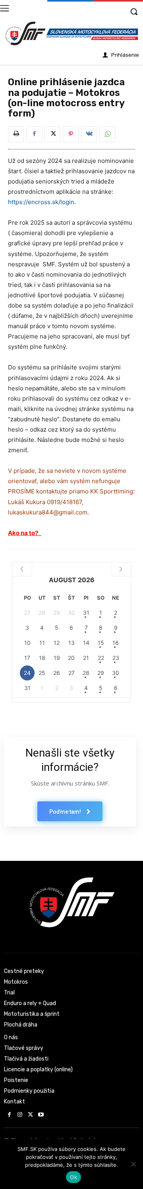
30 (115, 672)
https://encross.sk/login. (42, 202)
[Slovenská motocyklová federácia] (71, 33)
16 (115, 642)
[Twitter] (52, 134)
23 (115, 657)
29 (100, 672)
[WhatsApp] (107, 134)
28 (86, 672)
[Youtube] (41, 1115)
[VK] (89, 134)
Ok (73, 1177)
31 (86, 612)
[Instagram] (20, 1115)
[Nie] (133, 1164)
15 (101, 642)
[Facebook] (34, 134)
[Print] (16, 134)
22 (101, 657)
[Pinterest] (71, 134)
